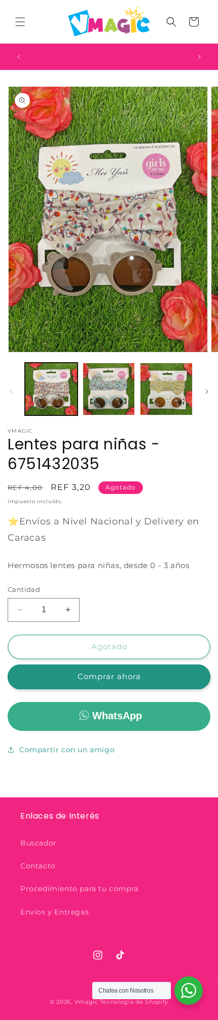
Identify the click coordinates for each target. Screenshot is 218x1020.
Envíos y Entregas (54, 912)
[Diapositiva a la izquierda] (11, 391)
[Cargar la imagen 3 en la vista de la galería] (166, 389)
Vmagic (86, 1001)
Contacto (38, 865)
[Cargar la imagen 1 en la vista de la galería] (51, 389)
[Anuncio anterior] (19, 57)
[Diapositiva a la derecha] (207, 391)
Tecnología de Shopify (134, 1001)
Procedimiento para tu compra (79, 888)
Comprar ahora (109, 676)
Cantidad (24, 589)
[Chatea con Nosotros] (188, 990)
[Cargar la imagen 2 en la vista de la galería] (109, 389)
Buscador (38, 843)
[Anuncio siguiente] (199, 57)
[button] (20, 22)
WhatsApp (117, 715)
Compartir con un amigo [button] (67, 749)
